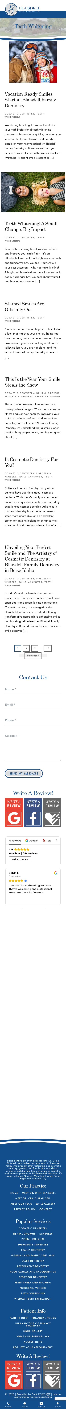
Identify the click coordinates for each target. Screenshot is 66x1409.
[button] (32, 840)
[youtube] (33, 1146)
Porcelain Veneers (19, 396)
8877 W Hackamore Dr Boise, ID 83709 (36, 1133)
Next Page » (33, 656)
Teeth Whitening (47, 396)
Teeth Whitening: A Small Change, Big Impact (31, 226)
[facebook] (22, 1146)
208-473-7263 (36, 1121)
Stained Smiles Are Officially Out (24, 306)
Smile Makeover (30, 476)
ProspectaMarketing (41, 1396)
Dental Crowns (48, 393)
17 (48, 648)
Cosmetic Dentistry (19, 113)
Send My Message (23, 773)
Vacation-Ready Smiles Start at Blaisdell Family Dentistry (30, 99)
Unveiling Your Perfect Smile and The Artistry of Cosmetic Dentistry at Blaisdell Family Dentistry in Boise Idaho (32, 558)
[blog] (44, 1146)
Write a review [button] (20, 859)
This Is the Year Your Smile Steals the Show (32, 381)
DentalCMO (39, 1394)
